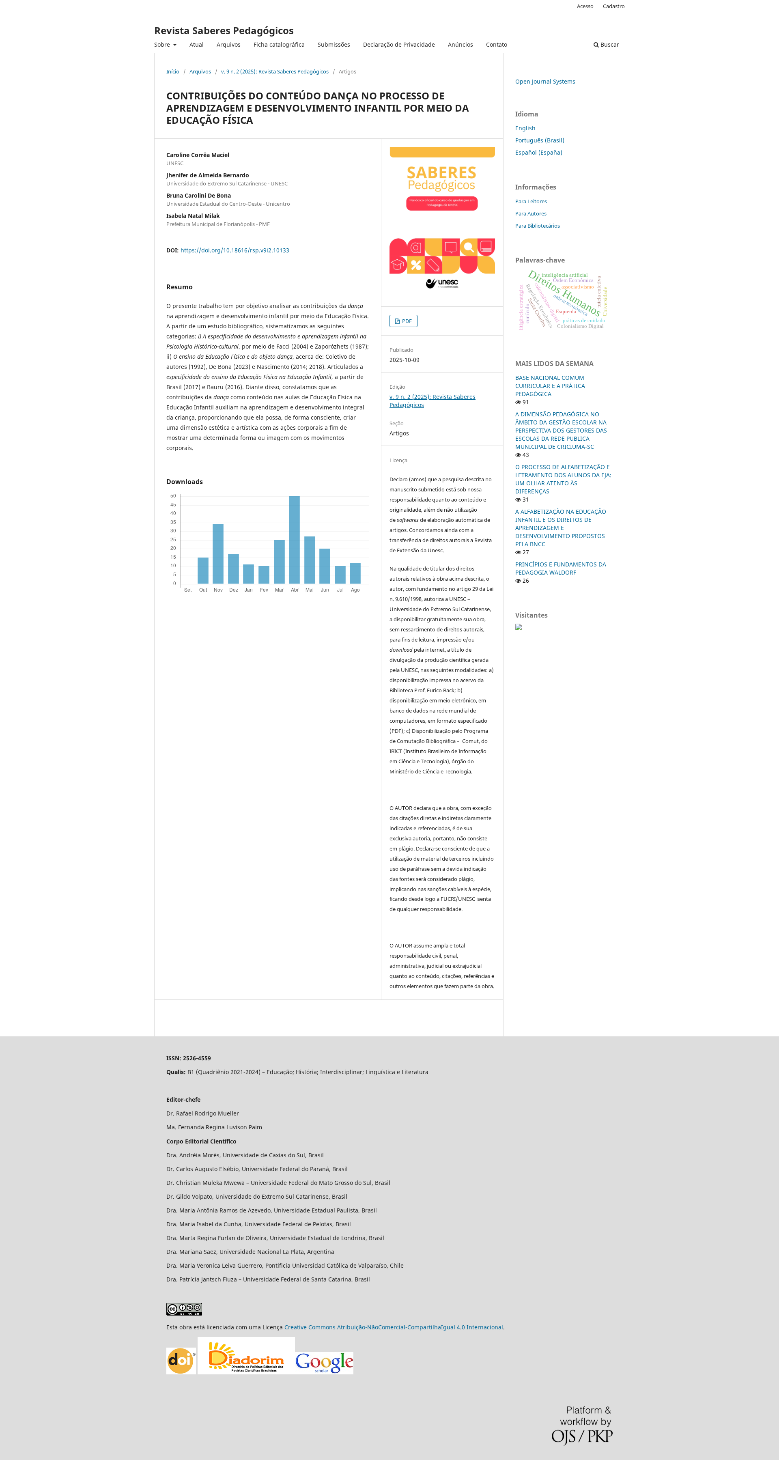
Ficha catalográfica (279, 44)
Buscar (609, 44)
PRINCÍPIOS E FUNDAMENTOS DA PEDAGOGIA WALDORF (560, 568)
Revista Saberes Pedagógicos (224, 30)
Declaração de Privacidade (399, 44)
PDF (406, 321)
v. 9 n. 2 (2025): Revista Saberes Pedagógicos (275, 71)
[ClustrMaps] (518, 628)
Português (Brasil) (539, 140)
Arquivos (229, 44)
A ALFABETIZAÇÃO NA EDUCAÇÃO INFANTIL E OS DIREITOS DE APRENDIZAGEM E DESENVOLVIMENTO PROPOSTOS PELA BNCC (560, 528)
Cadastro (614, 6)
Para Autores (531, 213)
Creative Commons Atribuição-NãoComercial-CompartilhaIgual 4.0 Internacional (393, 1327)
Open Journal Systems (545, 81)
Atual (196, 44)
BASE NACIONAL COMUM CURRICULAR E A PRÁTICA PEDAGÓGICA (550, 386)
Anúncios (460, 44)
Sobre (163, 44)
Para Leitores (531, 201)
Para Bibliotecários (537, 225)
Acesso (585, 6)
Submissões (334, 44)
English (525, 128)
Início (172, 71)
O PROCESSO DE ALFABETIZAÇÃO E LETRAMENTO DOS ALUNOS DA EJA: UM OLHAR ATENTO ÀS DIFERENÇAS (563, 479)
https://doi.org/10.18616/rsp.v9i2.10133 (235, 250)
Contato (496, 44)
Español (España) (538, 152)
